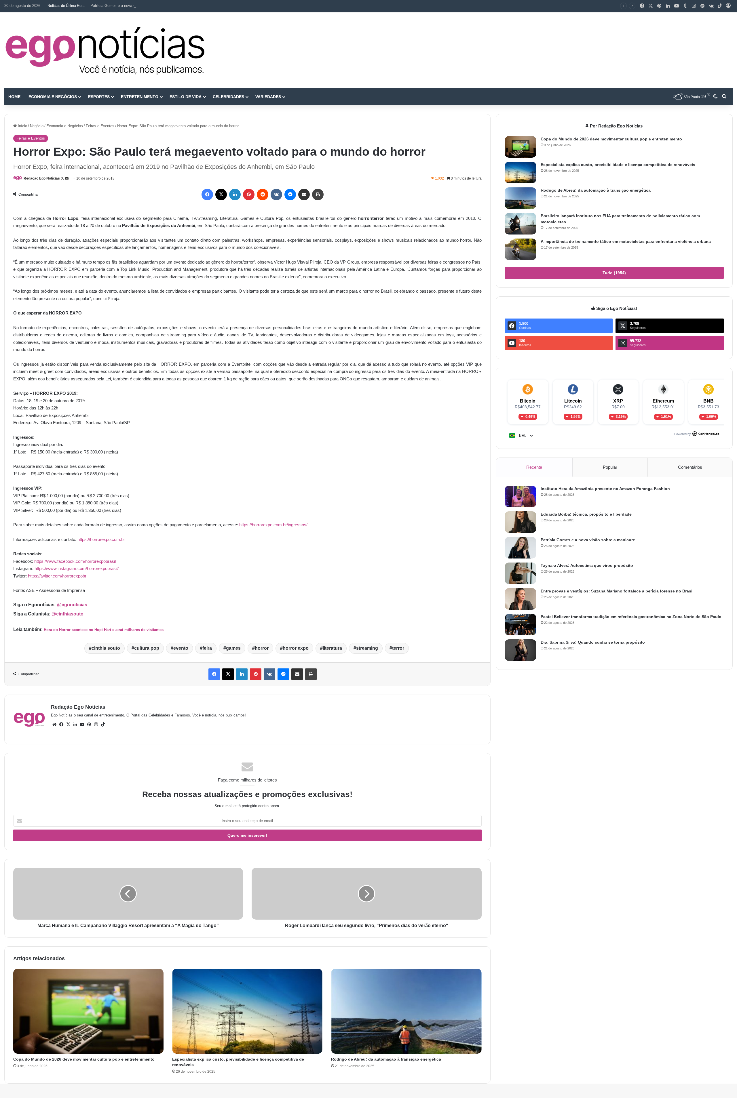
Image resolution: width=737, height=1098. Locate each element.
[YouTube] (676, 6)
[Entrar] (728, 6)
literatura (332, 648)
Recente (534, 467)
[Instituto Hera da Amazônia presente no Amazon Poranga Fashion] (520, 496)
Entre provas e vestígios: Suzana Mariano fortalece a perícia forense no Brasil (617, 591)
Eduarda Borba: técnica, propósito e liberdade (586, 514)
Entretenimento (139, 96)
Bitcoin (527, 401)
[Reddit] (262, 194)
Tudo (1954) (614, 272)
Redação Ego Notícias (42, 178)
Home (14, 96)
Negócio (36, 126)
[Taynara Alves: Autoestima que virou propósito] (520, 573)
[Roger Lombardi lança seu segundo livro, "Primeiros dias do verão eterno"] (366, 894)
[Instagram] (693, 6)
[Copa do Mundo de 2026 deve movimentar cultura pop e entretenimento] (88, 1011)
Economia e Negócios (53, 96)
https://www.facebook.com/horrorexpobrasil (75, 561)
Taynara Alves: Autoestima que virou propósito (587, 565)
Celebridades (228, 96)
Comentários (690, 467)
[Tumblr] (685, 6)
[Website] (54, 724)
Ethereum (663, 401)
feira (207, 648)
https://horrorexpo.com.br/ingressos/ (273, 524)
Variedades (268, 96)
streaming (367, 648)
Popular (610, 467)
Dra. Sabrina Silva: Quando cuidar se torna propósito (593, 642)
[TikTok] (719, 6)
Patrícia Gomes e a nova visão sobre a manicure (131, 5)
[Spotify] (702, 6)
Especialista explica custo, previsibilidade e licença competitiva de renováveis (618, 164)
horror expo (296, 648)
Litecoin (573, 401)
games (233, 648)
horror (262, 648)
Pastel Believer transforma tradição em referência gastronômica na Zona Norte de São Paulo (631, 616)
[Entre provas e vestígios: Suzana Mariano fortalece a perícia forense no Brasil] (520, 599)
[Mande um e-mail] (67, 178)
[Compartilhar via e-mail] (304, 194)
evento (180, 648)
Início (22, 126)
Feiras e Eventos (100, 126)
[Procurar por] (724, 96)
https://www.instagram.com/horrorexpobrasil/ (77, 568)
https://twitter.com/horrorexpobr (57, 575)
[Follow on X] (63, 178)
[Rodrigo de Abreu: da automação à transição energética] (406, 1011)
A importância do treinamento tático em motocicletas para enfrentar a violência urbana (626, 241)
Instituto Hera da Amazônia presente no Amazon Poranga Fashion (605, 488)
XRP (618, 401)
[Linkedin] (668, 6)
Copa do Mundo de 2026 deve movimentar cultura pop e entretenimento (84, 1059)
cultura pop (146, 648)
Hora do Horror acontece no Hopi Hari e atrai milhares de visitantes (104, 630)
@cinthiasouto (67, 613)
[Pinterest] (659, 6)
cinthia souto (106, 648)
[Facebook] (642, 6)
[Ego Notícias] (105, 50)
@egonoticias (72, 604)
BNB (708, 401)
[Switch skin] (715, 96)
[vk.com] (711, 6)
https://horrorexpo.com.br (101, 539)
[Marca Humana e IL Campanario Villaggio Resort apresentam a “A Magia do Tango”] (128, 894)
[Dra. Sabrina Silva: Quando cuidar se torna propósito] (520, 650)
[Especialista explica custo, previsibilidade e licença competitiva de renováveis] (247, 1011)
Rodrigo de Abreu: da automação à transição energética (386, 1059)
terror (398, 648)
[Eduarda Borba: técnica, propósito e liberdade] (520, 522)
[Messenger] (290, 194)
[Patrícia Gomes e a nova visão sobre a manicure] (520, 547)
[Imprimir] (318, 194)
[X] (650, 6)
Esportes (99, 96)
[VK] (276, 194)
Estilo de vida (186, 96)
